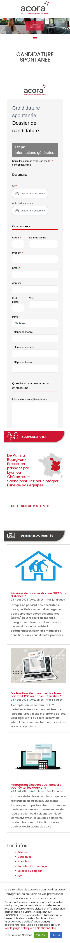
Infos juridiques (55, 599)
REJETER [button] (56, 934)
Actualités (37, 599)
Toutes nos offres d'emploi (30, 506)
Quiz (21, 875)
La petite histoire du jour (34, 866)
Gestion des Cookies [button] (18, 935)
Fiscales (23, 852)
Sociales (23, 861)
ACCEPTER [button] (41, 934)
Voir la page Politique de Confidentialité (30, 928)
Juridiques (24, 857)
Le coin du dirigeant (31, 871)
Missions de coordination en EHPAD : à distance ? (38, 594)
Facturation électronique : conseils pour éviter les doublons (36, 786)
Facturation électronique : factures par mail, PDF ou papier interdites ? (36, 694)
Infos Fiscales (54, 699)
